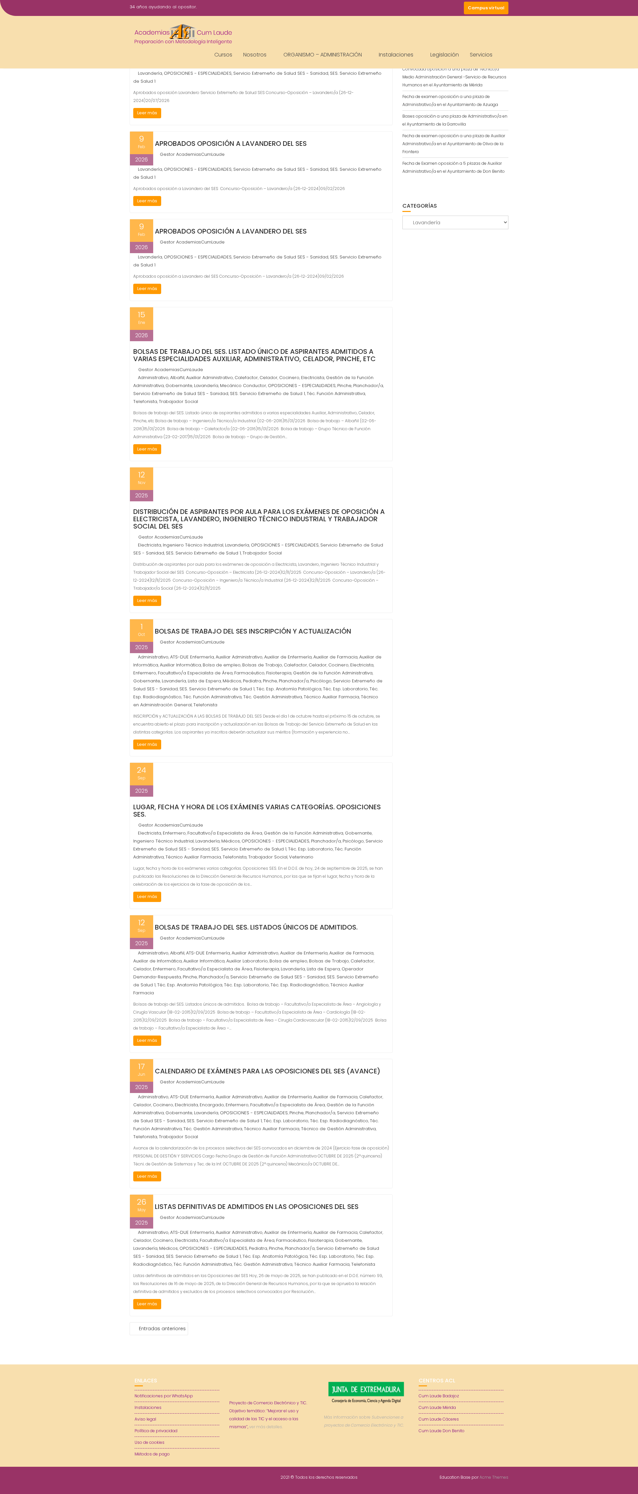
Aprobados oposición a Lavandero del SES (231, 143)
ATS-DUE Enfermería (192, 657)
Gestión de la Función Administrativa (332, 673)
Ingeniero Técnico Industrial (193, 545)
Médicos (232, 681)
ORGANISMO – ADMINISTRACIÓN (322, 54)
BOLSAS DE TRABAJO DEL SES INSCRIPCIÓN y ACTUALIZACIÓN (253, 631)
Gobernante (178, 385)
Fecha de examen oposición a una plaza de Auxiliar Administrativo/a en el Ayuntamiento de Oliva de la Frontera (453, 143)
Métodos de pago (152, 1454)
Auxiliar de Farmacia (335, 657)
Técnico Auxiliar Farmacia (331, 697)
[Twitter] (433, 8)
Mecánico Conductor (243, 385)
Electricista (312, 377)
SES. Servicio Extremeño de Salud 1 (267, 393)
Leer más (147, 113)
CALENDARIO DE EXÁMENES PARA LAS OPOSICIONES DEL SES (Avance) (267, 1071)
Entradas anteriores (162, 1328)
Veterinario (301, 857)
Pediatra (252, 681)
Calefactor (246, 377)
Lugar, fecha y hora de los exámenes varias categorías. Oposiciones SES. (257, 810)
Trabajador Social (178, 401)
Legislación (444, 54)
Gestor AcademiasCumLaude (192, 154)
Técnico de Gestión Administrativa (338, 1129)
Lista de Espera (204, 681)
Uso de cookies (149, 1442)
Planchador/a (368, 385)
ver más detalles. (266, 1427)
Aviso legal (145, 1419)
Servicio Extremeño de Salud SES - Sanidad (280, 73)
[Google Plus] (457, 8)
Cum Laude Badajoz (439, 1396)
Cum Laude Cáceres (439, 1419)
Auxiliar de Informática (157, 961)
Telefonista (145, 401)
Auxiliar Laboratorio (247, 961)
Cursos (223, 54)
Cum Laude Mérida (437, 1407)
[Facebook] (421, 8)
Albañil (177, 377)
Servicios (481, 54)
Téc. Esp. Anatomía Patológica (288, 689)
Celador (268, 377)
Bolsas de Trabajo (262, 665)
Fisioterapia (278, 673)
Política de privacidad (156, 1431)
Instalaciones (396, 54)
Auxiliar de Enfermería (288, 657)
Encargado (212, 1105)
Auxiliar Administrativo (209, 377)
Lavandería (150, 73)
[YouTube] (445, 8)
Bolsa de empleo (222, 665)
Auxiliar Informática (180, 665)
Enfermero (144, 673)
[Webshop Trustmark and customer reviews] (366, 1448)
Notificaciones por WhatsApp (164, 1396)
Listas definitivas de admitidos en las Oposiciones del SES (257, 1206)
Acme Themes (493, 1477)
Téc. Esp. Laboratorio (345, 689)
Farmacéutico (249, 673)
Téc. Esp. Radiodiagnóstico (299, 985)
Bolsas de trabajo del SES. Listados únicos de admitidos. (256, 927)
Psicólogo (321, 681)
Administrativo (153, 377)
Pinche (344, 385)
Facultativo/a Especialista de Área (195, 673)
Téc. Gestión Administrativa (272, 697)
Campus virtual (486, 8)
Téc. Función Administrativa (336, 393)
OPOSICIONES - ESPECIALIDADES (198, 73)
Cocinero (289, 377)
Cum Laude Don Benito (442, 1431)
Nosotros (254, 54)
